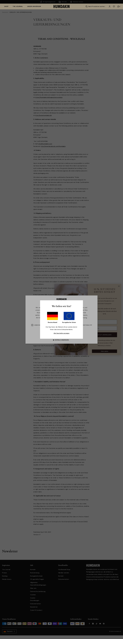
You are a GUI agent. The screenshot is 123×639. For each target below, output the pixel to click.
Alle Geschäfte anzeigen (61, 333)
